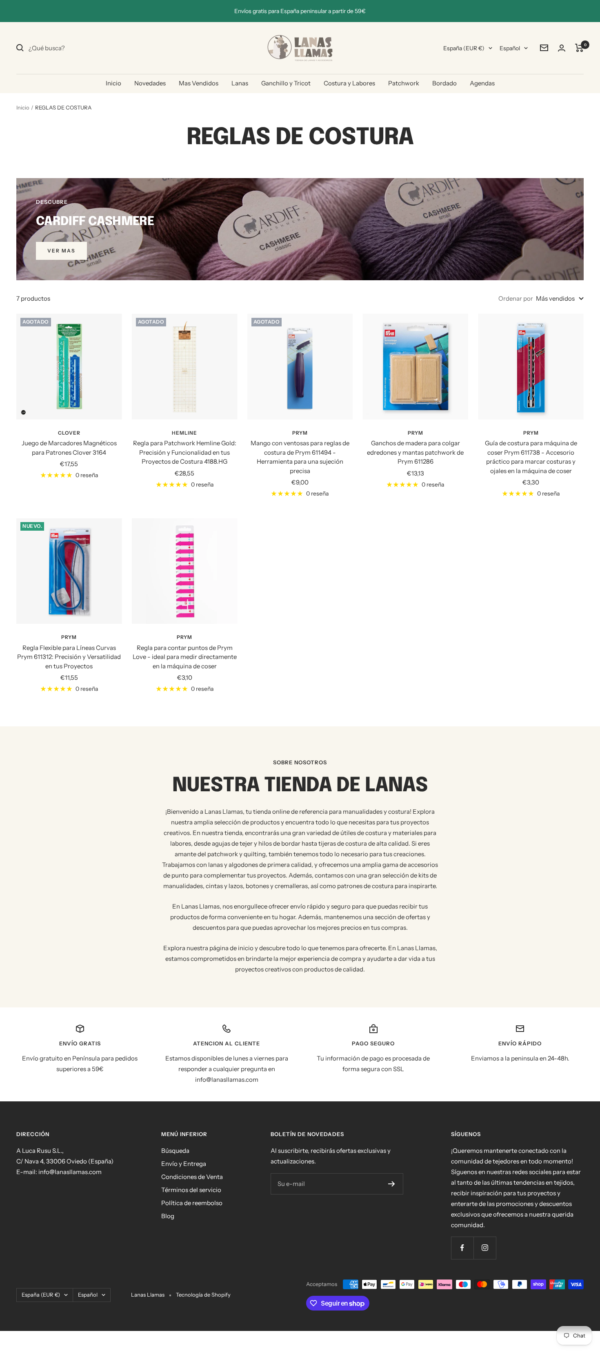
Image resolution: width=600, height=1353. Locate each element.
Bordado (444, 83)
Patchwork (403, 83)
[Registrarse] (391, 1184)
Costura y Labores (349, 83)
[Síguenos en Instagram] (484, 1248)
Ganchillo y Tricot (286, 83)
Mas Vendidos (198, 83)
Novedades (150, 83)
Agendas (482, 83)
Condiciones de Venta (192, 1177)
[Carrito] (579, 48)
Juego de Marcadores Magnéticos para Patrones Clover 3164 (69, 447)
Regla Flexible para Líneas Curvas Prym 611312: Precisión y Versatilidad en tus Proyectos (69, 657)
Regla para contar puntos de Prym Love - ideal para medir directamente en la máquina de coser (185, 657)
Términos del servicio (191, 1190)
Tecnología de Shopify (203, 1294)
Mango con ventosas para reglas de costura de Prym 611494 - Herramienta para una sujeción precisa (300, 457)
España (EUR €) (463, 48)
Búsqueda (175, 1150)
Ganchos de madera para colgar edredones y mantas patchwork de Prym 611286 (415, 452)
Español (510, 48)
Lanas (239, 83)
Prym (300, 433)
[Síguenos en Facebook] (462, 1248)
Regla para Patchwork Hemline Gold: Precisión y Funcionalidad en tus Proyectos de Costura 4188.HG (184, 452)
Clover (69, 433)
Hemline (184, 433)
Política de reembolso (191, 1203)
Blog (167, 1216)
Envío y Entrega (183, 1164)
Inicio (113, 83)
